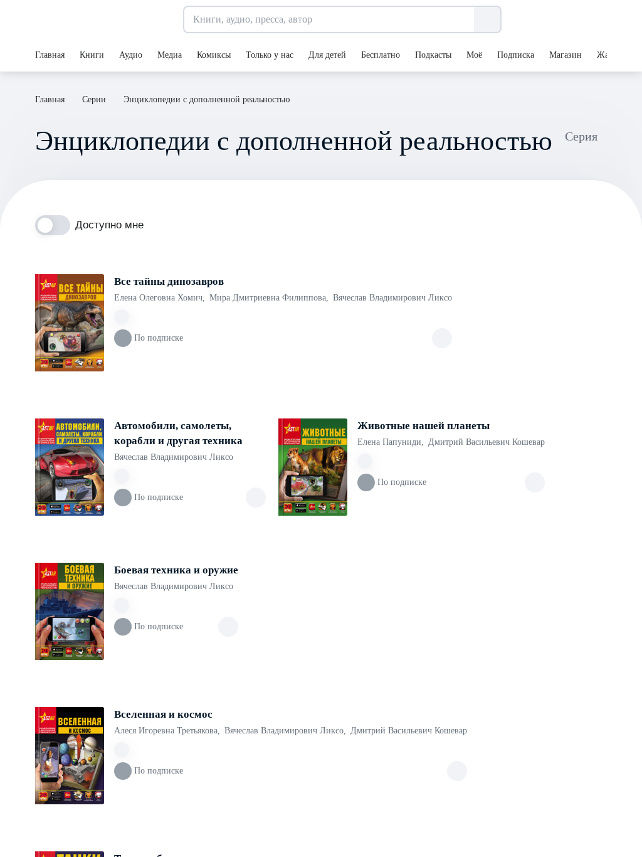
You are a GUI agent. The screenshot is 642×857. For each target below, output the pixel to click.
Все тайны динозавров (169, 281)
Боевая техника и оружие (176, 570)
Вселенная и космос (163, 714)
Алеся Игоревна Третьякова (167, 730)
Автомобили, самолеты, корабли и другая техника (178, 433)
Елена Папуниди (390, 442)
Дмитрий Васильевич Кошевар (486, 442)
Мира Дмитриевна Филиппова (269, 297)
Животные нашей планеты (423, 426)
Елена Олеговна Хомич (159, 297)
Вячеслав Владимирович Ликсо (392, 297)
